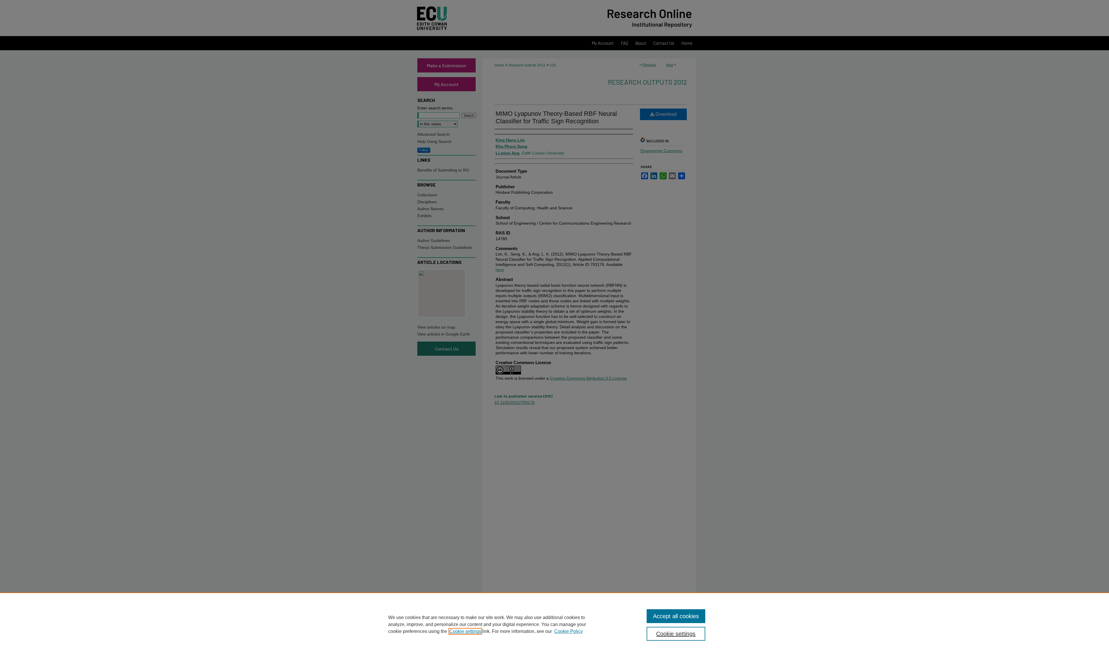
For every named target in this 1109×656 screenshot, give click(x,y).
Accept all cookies (676, 616)
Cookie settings (465, 631)
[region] (554, 624)
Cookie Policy (568, 631)
